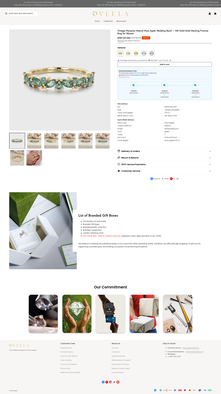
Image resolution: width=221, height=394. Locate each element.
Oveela (15, 391)
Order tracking (65, 360)
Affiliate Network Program (121, 360)
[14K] (128, 53)
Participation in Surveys (120, 364)
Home (97, 21)
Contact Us (116, 352)
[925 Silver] (152, 53)
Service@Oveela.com (191, 348)
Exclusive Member (118, 356)
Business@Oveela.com (194, 352)
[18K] (136, 53)
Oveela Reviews (118, 372)
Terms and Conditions (68, 364)
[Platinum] (144, 53)
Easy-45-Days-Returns (69, 356)
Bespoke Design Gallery (121, 368)
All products (121, 21)
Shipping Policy (124, 77)
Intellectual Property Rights (70, 372)
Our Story (115, 348)
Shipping (121, 41)
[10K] (120, 53)
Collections (108, 21)
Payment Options (66, 352)
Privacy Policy (65, 368)
